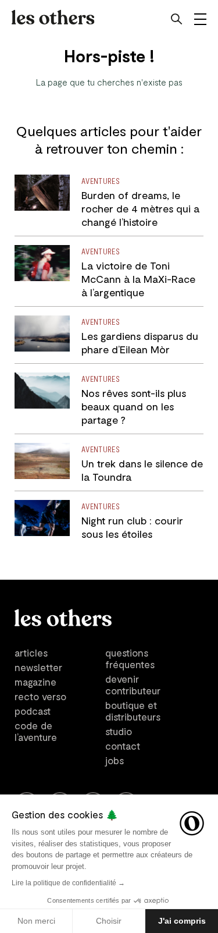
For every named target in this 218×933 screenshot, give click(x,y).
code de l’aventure (36, 731)
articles (31, 652)
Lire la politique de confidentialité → (68, 883)
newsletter (38, 667)
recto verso (40, 696)
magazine (35, 681)
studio (118, 731)
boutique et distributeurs (132, 710)
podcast (33, 710)
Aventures (100, 181)
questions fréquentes (130, 658)
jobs (114, 760)
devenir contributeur (132, 684)
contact (122, 745)
